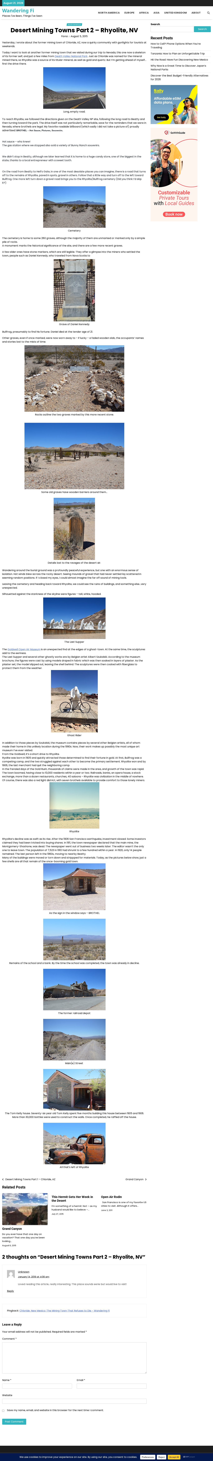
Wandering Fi (18, 10)
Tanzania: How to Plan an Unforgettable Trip (178, 53)
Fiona (64, 36)
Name (6, 1380)
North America (109, 13)
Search (155, 24)
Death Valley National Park (71, 56)
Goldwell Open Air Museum (23, 649)
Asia (156, 13)
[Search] (208, 12)
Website (7, 1395)
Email (81, 1380)
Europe (129, 13)
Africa (144, 13)
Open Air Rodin (111, 1197)
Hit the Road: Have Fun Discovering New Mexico (179, 59)
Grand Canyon (12, 1229)
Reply (10, 1291)
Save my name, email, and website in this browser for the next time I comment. (55, 1410)
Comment (9, 1339)
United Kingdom (175, 13)
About (196, 13)
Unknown (23, 1272)
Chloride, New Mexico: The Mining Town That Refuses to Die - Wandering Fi (64, 1310)
